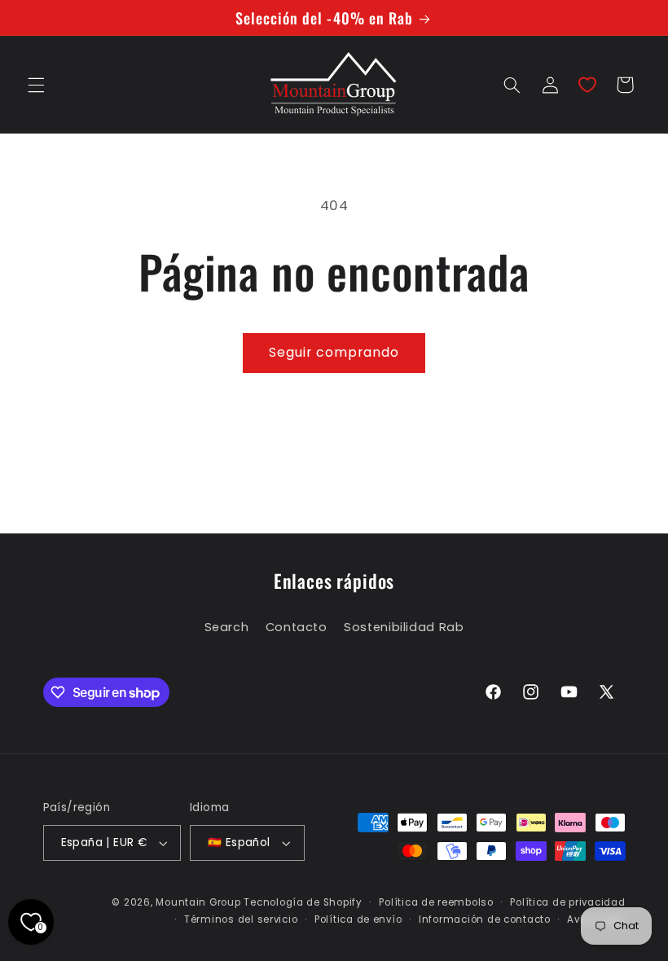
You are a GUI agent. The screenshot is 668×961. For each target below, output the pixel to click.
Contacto (296, 627)
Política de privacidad (567, 902)
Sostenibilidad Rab (404, 627)
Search (226, 627)
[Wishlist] (587, 84)
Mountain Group (198, 902)
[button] (36, 84)
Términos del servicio (240, 919)
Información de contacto (485, 919)
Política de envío (358, 919)
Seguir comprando (334, 352)
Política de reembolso (436, 902)
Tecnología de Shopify (303, 902)
